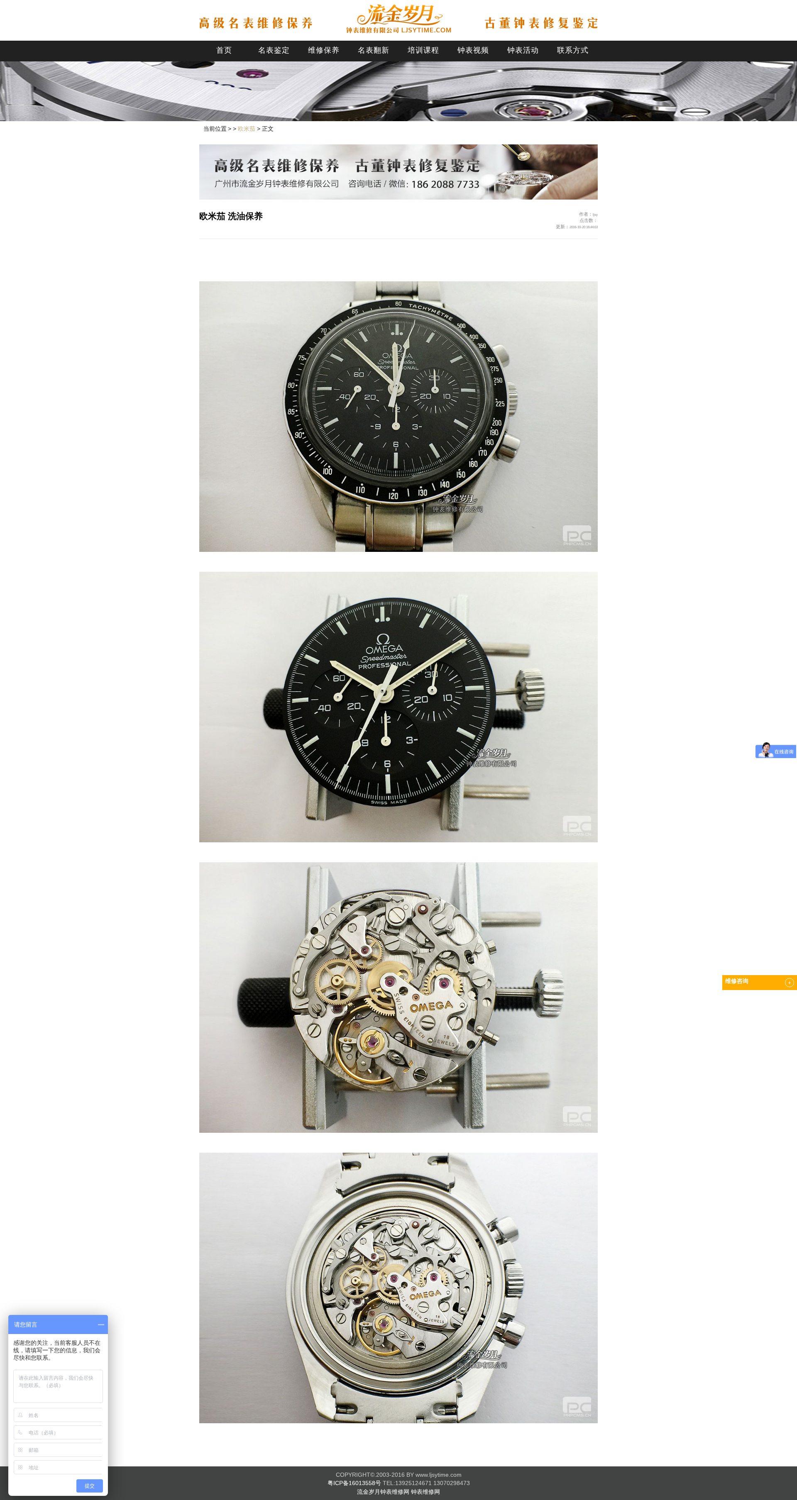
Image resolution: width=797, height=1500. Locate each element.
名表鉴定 (274, 50)
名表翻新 (373, 50)
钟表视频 (473, 50)
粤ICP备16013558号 (354, 1483)
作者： (588, 214)
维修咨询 (736, 981)
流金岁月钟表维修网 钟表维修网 (398, 1491)
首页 (224, 50)
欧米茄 (246, 128)
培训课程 (423, 50)
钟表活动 (523, 50)
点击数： (588, 220)
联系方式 (573, 50)
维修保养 (324, 50)
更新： (577, 226)
